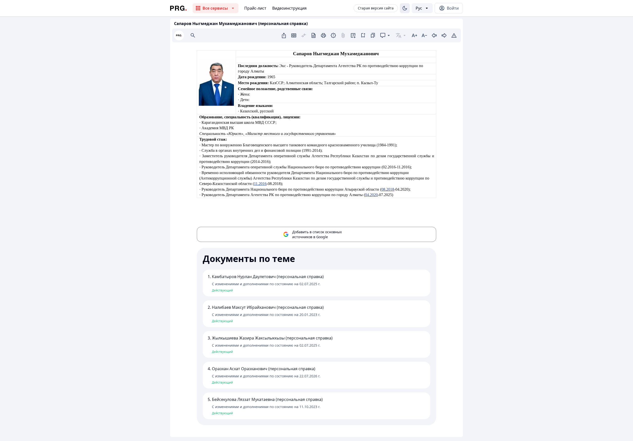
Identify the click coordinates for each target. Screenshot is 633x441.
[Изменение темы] (405, 8)
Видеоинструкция (289, 8)
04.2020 (371, 195)
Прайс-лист (255, 8)
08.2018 (387, 189)
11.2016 (260, 184)
